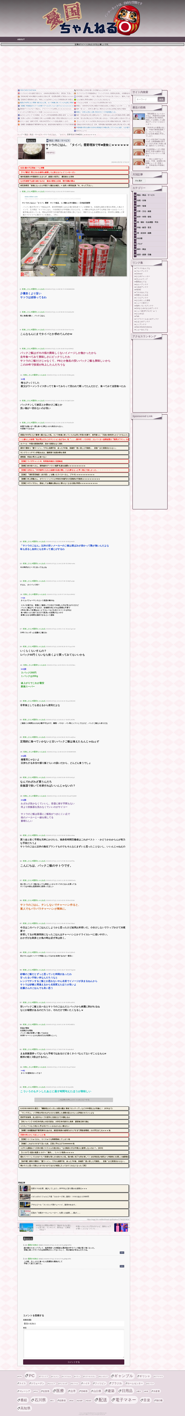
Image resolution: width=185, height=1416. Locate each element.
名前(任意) (27, 1320)
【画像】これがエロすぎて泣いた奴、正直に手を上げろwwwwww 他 (47, 1144)
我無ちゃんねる (142, 295)
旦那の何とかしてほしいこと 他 (32, 1135)
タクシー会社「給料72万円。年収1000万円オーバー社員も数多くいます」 (45, 121)
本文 (25, 1328)
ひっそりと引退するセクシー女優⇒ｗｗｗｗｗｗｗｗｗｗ (39, 112)
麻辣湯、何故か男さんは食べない (33, 457)
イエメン (55, 1376)
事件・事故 (141, 249)
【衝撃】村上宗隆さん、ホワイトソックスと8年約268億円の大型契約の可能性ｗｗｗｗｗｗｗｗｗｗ (60, 479)
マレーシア (24, 1391)
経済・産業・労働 (144, 255)
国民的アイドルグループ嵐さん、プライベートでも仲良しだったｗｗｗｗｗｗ (46, 109)
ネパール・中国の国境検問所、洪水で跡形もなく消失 (41, 444)
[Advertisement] (92, 67)
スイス (22, 1383)
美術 (72, 1401)
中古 (36, 1391)
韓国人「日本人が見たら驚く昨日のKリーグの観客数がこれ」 (96, 112)
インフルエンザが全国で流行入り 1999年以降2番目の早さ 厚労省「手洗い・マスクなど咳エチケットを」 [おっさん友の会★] (47, 93)
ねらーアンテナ (142, 284)
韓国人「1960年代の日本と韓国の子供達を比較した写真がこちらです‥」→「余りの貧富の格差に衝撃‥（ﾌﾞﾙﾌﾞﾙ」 (103, 106)
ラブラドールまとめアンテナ (147, 319)
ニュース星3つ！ (142, 303)
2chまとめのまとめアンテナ (147, 308)
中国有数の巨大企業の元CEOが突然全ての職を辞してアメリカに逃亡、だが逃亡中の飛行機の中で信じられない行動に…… (103, 127)
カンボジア (104, 1376)
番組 (23, 1400)
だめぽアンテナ (142, 287)
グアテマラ (159, 1376)
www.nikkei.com (31, 197)
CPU (20, 1376)
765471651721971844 (28, 90)
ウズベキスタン (90, 1376)
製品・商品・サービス (59, 140)
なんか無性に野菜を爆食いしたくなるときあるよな (93, 99)
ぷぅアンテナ (141, 324)
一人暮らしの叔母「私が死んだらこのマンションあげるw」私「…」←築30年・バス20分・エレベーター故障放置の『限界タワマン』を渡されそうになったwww (74, 439)
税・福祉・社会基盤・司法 (147, 222)
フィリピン (100, 1383)
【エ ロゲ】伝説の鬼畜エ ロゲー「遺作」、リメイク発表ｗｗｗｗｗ (47, 1152)
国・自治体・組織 (144, 233)
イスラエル (67, 1376)
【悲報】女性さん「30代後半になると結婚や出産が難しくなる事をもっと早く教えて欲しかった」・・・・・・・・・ (67, 470)
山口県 (97, 1391)
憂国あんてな (141, 282)
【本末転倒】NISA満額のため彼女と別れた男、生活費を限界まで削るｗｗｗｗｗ (47, 96)
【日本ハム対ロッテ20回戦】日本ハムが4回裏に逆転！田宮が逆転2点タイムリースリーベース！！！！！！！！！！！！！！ (47, 118)
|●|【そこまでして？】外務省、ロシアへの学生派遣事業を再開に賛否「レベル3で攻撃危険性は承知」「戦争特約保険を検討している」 (47, 115)
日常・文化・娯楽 (144, 211)
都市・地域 (141, 206)
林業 (146, 1391)
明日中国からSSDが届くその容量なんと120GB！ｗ (93, 90)
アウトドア (44, 1376)
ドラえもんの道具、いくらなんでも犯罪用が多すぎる (94, 102)
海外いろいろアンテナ (145, 306)
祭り (52, 1401)
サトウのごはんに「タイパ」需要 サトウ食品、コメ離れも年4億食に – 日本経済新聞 (56, 203)
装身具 (89, 1401)
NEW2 (138, 290)
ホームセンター (135, 1383)
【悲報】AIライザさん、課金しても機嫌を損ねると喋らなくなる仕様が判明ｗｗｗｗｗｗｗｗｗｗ (59, 483)
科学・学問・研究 (144, 217)
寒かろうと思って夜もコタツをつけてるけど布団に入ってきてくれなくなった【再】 (53, 1166)
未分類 (139, 238)
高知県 (25, 1408)
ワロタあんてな (142, 292)
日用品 (127, 1391)
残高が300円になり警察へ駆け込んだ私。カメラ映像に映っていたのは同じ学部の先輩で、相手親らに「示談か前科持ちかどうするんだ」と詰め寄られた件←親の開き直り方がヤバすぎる (47, 102)
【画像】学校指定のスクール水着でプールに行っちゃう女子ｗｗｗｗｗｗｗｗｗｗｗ (47, 106)
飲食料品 (51, 153)
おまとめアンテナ (143, 322)
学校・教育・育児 (144, 227)
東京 (139, 1391)
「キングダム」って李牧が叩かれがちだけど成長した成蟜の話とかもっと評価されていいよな (57, 1113)
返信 (122, 1252)
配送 (103, 1399)
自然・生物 (141, 200)
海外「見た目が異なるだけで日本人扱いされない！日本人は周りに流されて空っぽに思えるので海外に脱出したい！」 (103, 118)
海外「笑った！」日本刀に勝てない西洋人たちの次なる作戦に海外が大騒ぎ (101, 109)
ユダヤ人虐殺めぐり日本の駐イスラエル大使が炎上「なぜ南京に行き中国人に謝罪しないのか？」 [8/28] (61, 1148)
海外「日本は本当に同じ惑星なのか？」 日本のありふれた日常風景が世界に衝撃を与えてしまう (103, 115)
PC (32, 1375)
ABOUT (21, 39)
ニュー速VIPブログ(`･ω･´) (146, 311)
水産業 (156, 1391)
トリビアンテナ (142, 298)
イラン (77, 1376)
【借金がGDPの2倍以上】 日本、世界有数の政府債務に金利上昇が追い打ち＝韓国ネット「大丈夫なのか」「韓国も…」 (103, 124)
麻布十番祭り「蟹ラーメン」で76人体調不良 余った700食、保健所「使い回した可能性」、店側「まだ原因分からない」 (68, 448)
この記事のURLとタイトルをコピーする (73, 1100)
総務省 (62, 1400)
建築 (111, 1391)
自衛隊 (80, 1401)
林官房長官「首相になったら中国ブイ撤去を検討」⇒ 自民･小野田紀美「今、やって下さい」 (57, 185)
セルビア (52, 1383)
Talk (137, 316)
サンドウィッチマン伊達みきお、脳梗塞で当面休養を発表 (43, 453)
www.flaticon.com (102, 1413)
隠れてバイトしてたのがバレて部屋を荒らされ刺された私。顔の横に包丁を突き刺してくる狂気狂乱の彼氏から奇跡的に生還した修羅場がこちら (74, 1157)
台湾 (73, 1391)
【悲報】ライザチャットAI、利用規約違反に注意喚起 (41, 461)
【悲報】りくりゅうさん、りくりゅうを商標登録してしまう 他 (45, 1139)
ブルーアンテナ (142, 271)
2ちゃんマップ (142, 279)
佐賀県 (46, 1391)
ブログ (139, 244)
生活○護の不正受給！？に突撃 (32, 168)
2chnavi (139, 274)
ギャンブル (123, 1376)
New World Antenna (144, 327)
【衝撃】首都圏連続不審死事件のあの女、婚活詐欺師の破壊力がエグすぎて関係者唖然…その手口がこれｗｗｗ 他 (47, 124)
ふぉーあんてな (142, 330)
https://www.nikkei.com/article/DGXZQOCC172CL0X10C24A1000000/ (53, 199)
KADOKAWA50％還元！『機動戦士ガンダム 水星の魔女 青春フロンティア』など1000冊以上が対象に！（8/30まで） (67, 1108)
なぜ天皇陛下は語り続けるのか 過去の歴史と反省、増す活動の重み (47, 181)
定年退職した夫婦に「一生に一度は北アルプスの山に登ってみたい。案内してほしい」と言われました (103, 96)
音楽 (146, 1400)
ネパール (75, 1383)
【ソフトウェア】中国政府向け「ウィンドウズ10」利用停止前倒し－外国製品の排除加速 (103, 93)
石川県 (40, 1400)
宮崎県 (84, 1391)
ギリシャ (144, 1376)
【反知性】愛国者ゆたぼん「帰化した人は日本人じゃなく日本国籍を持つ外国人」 (47, 99)
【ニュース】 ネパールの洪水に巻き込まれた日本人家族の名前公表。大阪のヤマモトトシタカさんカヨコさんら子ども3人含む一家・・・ (103, 121)
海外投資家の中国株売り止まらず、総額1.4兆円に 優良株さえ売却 (47, 177)
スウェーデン (37, 1383)
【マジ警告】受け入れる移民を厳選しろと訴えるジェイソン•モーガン (47, 172)
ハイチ (86, 1383)
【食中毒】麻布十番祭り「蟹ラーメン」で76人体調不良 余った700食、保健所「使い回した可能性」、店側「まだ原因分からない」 (73, 1161)
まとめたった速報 (143, 300)
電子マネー (125, 1399)
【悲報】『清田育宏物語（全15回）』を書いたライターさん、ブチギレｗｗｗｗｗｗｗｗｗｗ (57, 475)
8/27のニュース (81, 130)
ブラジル (116, 1383)
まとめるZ (140, 314)
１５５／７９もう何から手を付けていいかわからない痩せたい (45, 1126)
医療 (60, 1391)
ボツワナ (150, 1383)
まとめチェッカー (143, 276)
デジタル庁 (63, 1383)
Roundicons (91, 1413)
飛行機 (159, 1400)
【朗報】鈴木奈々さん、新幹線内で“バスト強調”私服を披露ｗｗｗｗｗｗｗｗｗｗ (52, 466)
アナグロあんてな (143, 268)
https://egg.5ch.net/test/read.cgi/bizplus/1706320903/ (108, 1219)
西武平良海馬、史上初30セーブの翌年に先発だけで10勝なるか (45, 1117)
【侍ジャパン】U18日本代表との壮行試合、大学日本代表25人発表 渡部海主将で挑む (54, 1122)
